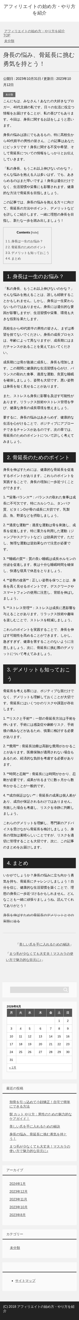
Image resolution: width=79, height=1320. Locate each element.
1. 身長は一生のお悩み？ (24, 241)
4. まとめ (13, 258)
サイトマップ (25, 1280)
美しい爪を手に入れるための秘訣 (44, 944)
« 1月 (12, 1067)
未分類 (9, 94)
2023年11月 (18, 1199)
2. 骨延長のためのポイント (25, 247)
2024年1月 (17, 1184)
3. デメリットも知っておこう (27, 253)
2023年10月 (18, 1207)
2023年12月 (18, 1191)
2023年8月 (17, 1215)
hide (34, 232)
